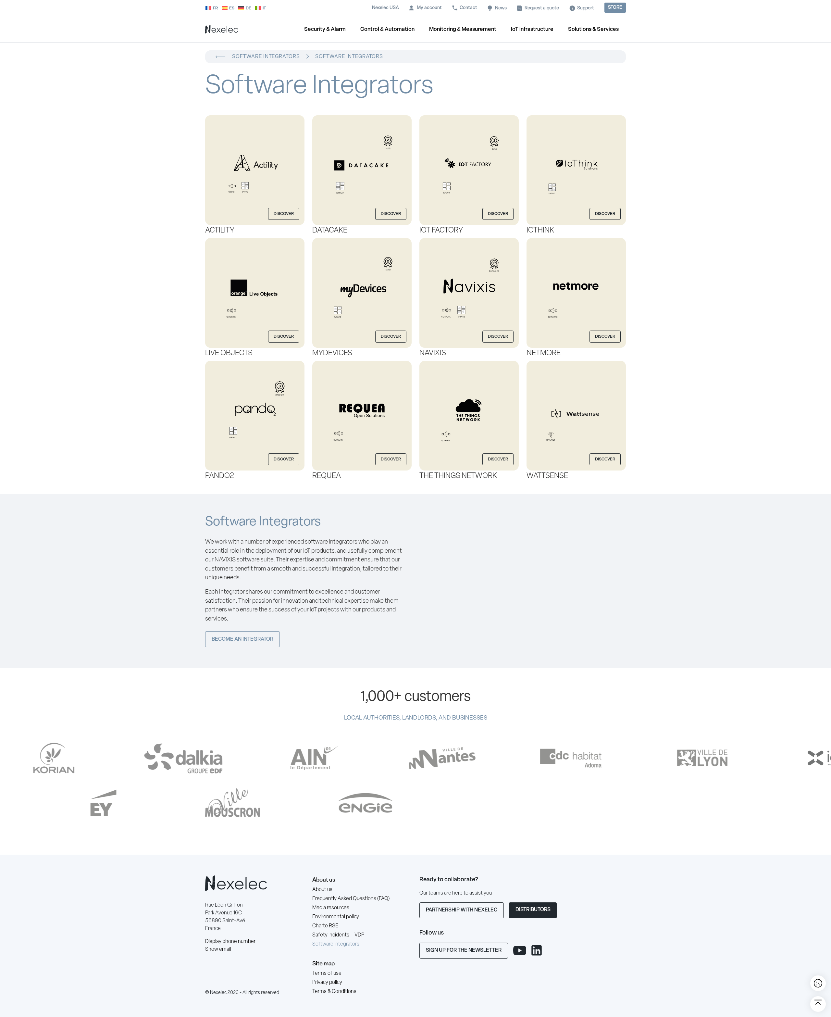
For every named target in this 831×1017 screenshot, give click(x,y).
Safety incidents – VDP (338, 935)
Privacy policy (327, 982)
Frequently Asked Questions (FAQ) (351, 898)
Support (585, 8)
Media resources (330, 907)
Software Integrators (335, 944)
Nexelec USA (385, 8)
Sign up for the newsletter (464, 950)
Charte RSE (325, 926)
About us (323, 880)
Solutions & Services (593, 29)
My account (429, 8)
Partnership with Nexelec (461, 910)
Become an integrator (242, 639)
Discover (284, 214)
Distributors (533, 909)
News (501, 8)
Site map (323, 964)
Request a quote (542, 8)
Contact (468, 8)
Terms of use (326, 973)
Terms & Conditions (334, 991)
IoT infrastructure (532, 29)
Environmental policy (335, 917)
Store (615, 7)
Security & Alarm (325, 29)
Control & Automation (387, 29)
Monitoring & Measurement (462, 29)
